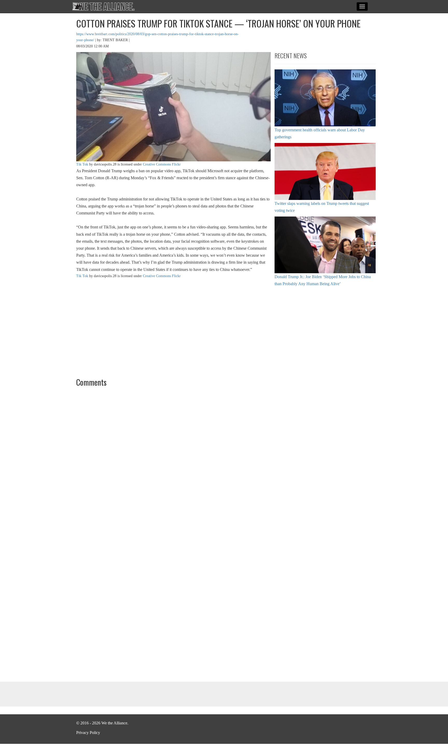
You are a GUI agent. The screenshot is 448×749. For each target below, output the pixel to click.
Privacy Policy (88, 732)
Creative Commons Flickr (162, 164)
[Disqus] (224, 460)
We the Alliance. (103, 6)
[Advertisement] (325, 331)
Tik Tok (82, 164)
